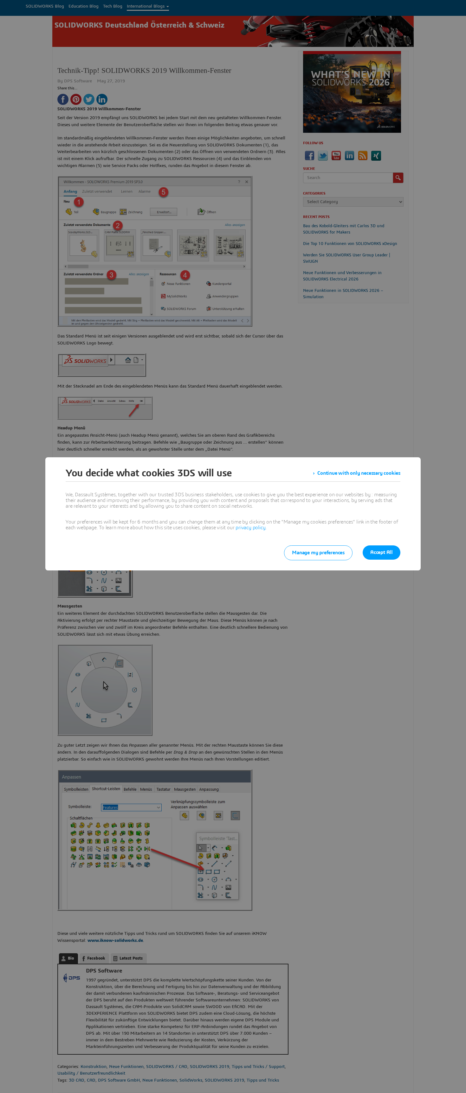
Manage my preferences (318, 552)
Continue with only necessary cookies (358, 473)
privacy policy (250, 527)
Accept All (381, 552)
